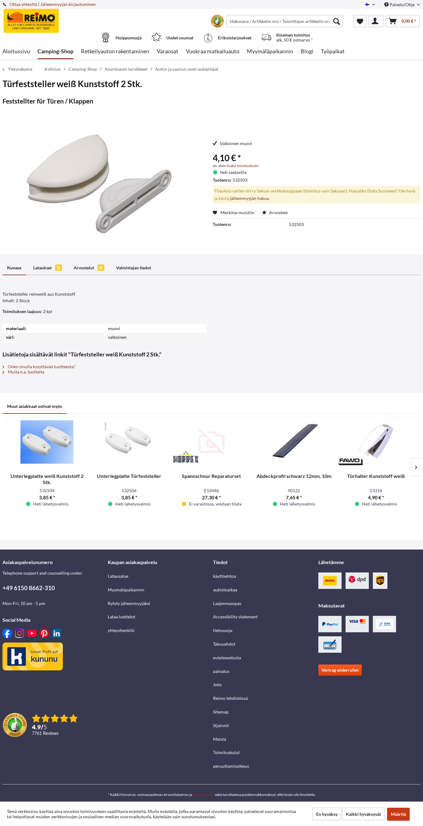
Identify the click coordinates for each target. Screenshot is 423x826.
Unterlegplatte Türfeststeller (129, 476)
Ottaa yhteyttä (23, 4)
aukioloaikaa (225, 589)
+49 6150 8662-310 (28, 587)
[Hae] (336, 21)
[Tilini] (376, 21)
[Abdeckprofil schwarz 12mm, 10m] (294, 442)
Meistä (219, 739)
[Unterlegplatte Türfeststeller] (129, 442)
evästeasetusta (227, 657)
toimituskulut (203, 794)
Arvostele (278, 212)
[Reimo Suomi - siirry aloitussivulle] (54, 17)
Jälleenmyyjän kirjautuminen (68, 4)
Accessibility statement (235, 616)
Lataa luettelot (121, 616)
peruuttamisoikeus (231, 766)
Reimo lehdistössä (230, 698)
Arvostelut (88, 267)
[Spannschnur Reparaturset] (211, 442)
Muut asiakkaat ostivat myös (34, 406)
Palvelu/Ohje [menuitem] (402, 4)
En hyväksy (327, 814)
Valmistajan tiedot (133, 267)
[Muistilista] (360, 21)
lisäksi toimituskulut (243, 165)
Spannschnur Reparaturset (211, 476)
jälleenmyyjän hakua (249, 198)
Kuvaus (14, 267)
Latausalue (118, 576)
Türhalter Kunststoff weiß (376, 476)
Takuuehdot (224, 644)
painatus (221, 671)
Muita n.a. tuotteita (25, 371)
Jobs (217, 684)
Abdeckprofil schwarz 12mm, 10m (293, 476)
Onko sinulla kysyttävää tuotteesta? (41, 366)
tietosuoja (222, 630)
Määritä (398, 814)
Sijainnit (221, 725)
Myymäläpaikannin (126, 589)
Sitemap (221, 711)
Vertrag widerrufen (340, 670)
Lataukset (46, 267)
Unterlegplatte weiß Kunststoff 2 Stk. (47, 479)
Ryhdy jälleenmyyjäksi (129, 603)
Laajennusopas (227, 603)
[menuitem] (284, 21)
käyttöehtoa (224, 576)
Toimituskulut (226, 752)
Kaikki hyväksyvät (363, 814)
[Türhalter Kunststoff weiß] (376, 442)
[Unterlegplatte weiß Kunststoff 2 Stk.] (47, 442)
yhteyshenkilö (121, 630)
